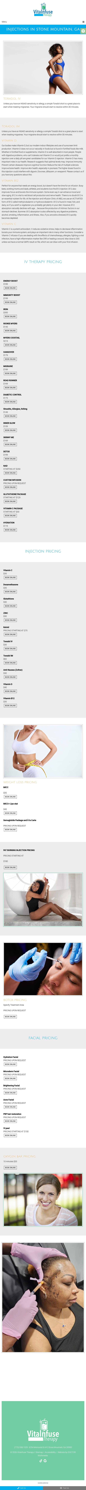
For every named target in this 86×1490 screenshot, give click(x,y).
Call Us (23, 1488)
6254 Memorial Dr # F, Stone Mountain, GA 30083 (50, 1447)
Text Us (65, 1488)
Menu (4, 22)
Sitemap (39, 1452)
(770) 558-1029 (21, 1447)
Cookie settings (43, 1483)
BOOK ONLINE (10, 416)
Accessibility (50, 1452)
